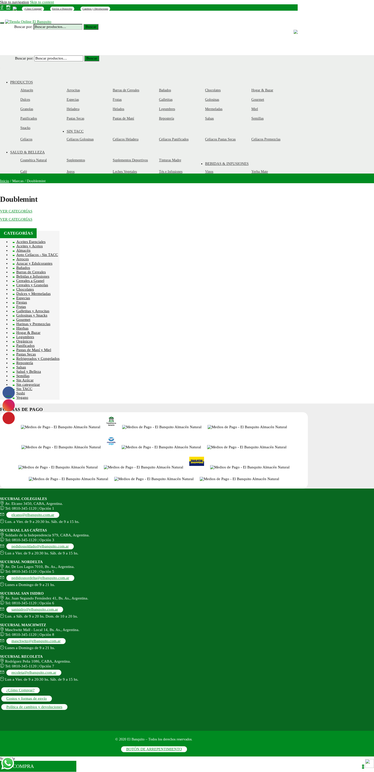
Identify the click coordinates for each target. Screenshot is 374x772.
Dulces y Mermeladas (33, 294)
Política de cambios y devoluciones (34, 707)
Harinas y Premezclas (33, 324)
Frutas (21, 307)
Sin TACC (24, 389)
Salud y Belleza (28, 371)
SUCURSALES (62, 16)
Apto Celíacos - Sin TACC (37, 255)
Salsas (21, 367)
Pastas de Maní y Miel (33, 350)
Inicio (4, 181)
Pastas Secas (26, 354)
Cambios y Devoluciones (95, 8)
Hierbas (22, 328)
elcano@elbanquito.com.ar (32, 515)
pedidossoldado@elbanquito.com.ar (40, 546)
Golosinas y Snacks (31, 315)
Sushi (20, 393)
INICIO (18, 16)
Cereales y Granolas (32, 285)
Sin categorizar (28, 384)
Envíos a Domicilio (62, 8)
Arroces (22, 259)
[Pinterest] (15, 8)
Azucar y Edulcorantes (34, 263)
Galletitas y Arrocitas (32, 311)
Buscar (90, 27)
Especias (23, 298)
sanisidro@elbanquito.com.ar (34, 609)
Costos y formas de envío (26, 698)
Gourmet (23, 320)
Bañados (23, 268)
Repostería (24, 363)
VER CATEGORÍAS (16, 211)
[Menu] (2, 23)
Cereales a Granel (30, 281)
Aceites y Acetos (29, 246)
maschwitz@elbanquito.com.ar (36, 641)
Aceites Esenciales (31, 242)
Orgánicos (24, 341)
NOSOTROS (38, 16)
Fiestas (21, 302)
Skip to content (42, 2)
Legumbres (25, 337)
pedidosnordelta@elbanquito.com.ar (40, 578)
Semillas (23, 376)
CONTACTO (86, 16)
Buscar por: (23, 27)
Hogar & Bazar (28, 333)
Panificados (25, 346)
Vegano (22, 397)
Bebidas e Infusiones (32, 276)
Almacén (23, 250)
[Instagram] (8, 7)
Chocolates (25, 289)
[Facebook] (2, 7)
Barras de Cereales (31, 272)
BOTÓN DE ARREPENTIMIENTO (154, 749)
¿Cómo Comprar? (33, 8)
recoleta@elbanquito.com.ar (33, 672)
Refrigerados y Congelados (38, 358)
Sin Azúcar (25, 380)
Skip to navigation (14, 2)
